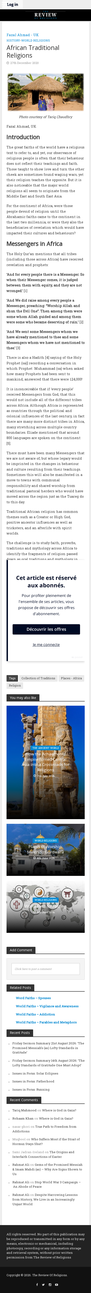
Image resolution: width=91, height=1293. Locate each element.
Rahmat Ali (20, 1165)
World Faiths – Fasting (45, 906)
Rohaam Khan (23, 1118)
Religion (15, 685)
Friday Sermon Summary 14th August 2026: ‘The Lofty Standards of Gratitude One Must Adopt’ (48, 1062)
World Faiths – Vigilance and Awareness (47, 1006)
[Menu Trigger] (4, 4)
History (13, 40)
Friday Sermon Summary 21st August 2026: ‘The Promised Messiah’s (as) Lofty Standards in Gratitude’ (48, 1048)
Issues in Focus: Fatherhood (33, 1081)
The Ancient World (45, 748)
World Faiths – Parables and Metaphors (46, 1022)
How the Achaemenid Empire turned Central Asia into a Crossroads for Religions (45, 761)
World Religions (35, 40)
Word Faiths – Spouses (33, 998)
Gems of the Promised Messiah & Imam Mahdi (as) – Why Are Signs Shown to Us (47, 1169)
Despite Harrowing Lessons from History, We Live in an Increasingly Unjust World (45, 1199)
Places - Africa (71, 678)
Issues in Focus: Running (30, 1089)
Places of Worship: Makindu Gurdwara (45, 849)
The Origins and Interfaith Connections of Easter (43, 1154)
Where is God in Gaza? (59, 1110)
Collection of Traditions (38, 678)
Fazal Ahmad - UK (23, 34)
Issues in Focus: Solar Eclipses (35, 1073)
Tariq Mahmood (24, 1110)
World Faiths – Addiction (35, 1014)
